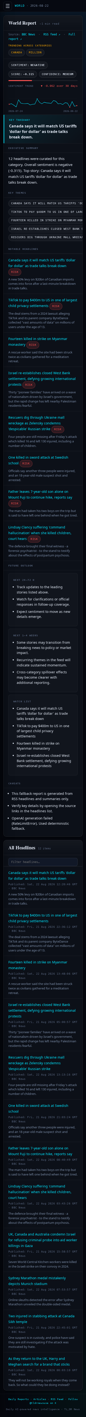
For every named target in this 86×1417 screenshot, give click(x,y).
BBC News (28, 34)
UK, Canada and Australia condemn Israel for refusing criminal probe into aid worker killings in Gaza (42, 1240)
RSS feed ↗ (51, 34)
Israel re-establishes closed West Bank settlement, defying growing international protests (42, 379)
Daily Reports (18, 1399)
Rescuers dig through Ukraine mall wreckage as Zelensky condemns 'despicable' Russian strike (36, 423)
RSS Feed (57, 1399)
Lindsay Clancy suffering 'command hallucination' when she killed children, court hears (39, 533)
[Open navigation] (7, 6)
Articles (39, 1399)
